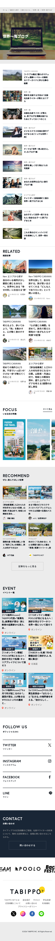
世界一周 (27, 92)
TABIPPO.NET (38, 555)
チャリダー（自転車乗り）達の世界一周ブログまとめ (36, 199)
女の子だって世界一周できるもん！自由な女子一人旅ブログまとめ (36, 217)
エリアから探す (29, 195)
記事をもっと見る (27, 566)
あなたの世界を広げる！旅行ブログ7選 (36, 183)
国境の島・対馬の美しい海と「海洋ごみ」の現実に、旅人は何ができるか (14, 545)
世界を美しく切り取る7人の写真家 (36, 167)
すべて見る (47, 409)
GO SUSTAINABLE (9, 539)
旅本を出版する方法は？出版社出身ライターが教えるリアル (36, 98)
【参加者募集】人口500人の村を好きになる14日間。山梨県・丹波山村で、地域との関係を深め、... (14, 509)
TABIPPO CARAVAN (31, 71)
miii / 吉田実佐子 (40, 518)
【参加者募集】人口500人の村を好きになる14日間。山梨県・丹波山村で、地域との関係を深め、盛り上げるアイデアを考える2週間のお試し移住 (40, 377)
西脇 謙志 (11, 518)
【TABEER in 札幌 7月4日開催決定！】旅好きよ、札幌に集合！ (40, 655)
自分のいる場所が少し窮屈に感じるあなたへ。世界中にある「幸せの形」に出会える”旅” (14, 285)
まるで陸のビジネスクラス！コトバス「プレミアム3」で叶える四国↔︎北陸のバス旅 (40, 509)
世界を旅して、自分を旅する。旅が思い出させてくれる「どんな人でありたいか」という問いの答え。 (39, 286)
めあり (48, 340)
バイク (26, 229)
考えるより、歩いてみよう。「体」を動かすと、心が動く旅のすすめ (13, 330)
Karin (48, 298)
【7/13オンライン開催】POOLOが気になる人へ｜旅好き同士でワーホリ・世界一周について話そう (40, 620)
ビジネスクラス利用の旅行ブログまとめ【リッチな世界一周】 (36, 134)
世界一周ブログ (29, 128)
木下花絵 (10, 555)
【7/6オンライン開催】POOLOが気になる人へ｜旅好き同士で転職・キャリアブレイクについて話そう (14, 659)
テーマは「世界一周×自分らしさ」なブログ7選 (36, 150)
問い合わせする (28, 845)
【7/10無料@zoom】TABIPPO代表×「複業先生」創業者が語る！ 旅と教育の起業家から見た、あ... (13, 621)
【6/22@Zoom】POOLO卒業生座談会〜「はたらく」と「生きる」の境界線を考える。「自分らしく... (40, 695)
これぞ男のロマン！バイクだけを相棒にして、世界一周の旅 (36, 235)
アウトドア (32, 539)
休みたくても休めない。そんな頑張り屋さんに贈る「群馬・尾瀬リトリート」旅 (39, 545)
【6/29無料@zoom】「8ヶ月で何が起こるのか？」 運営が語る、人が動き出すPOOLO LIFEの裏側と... (13, 696)
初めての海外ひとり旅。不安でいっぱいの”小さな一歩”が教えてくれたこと (14, 372)
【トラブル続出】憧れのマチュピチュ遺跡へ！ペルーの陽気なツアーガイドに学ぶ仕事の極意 (36, 79)
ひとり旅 (27, 211)
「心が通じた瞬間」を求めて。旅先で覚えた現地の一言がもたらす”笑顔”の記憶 (40, 330)
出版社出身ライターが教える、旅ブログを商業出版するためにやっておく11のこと (36, 116)
